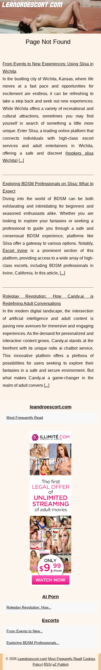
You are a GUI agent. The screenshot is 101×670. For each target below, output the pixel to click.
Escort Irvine (15, 250)
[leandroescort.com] (50, 17)
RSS (47, 664)
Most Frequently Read (24, 417)
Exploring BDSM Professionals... (32, 643)
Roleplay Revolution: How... (28, 607)
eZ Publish (61, 664)
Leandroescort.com (32, 659)
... (21, 160)
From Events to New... (24, 631)
